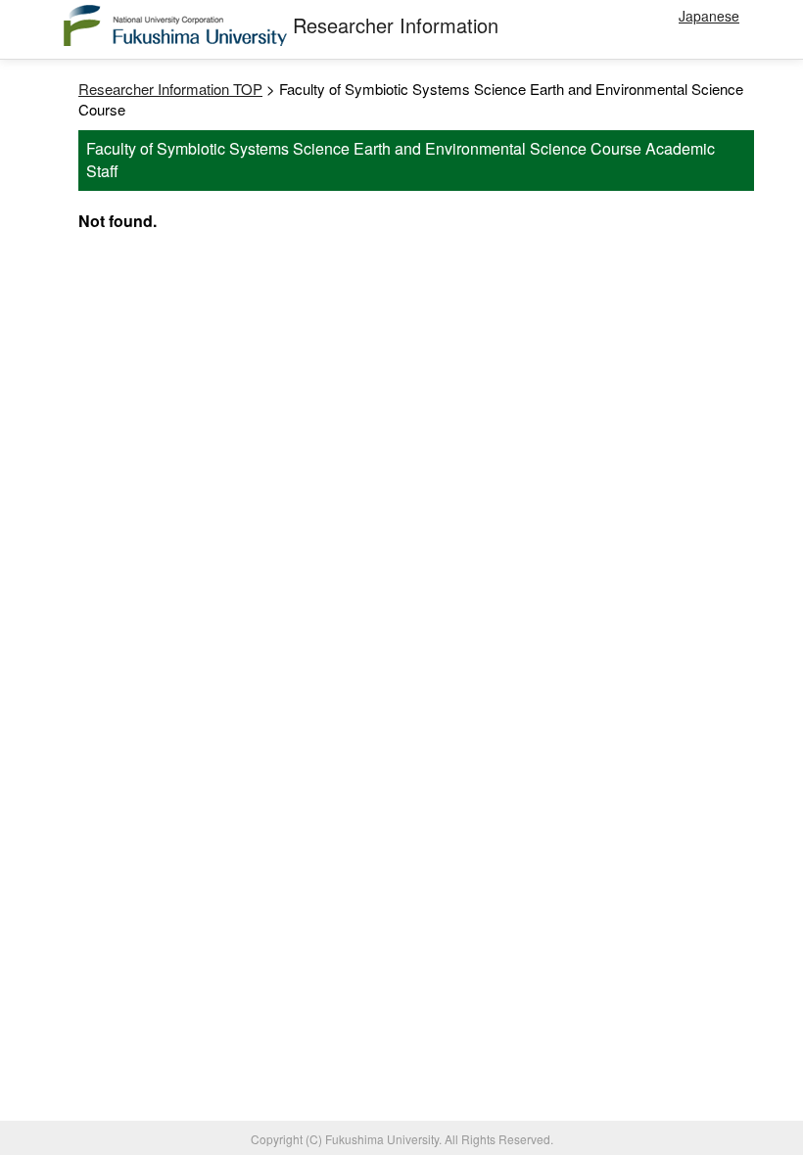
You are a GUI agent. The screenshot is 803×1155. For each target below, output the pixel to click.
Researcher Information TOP (170, 88)
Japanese (709, 15)
